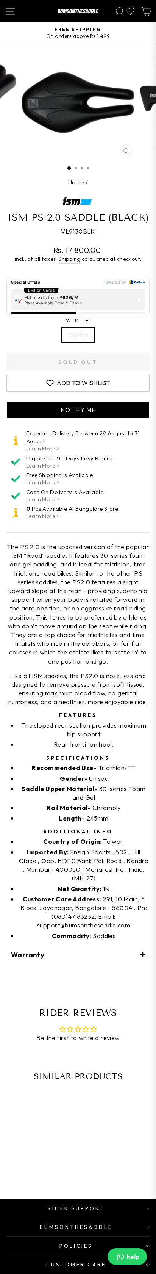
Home (76, 182)
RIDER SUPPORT (76, 1208)
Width (78, 320)
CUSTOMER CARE (76, 1264)
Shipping (69, 259)
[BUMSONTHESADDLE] (78, 11)
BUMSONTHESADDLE (76, 1227)
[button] (78, 410)
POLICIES (76, 1246)
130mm (78, 335)
